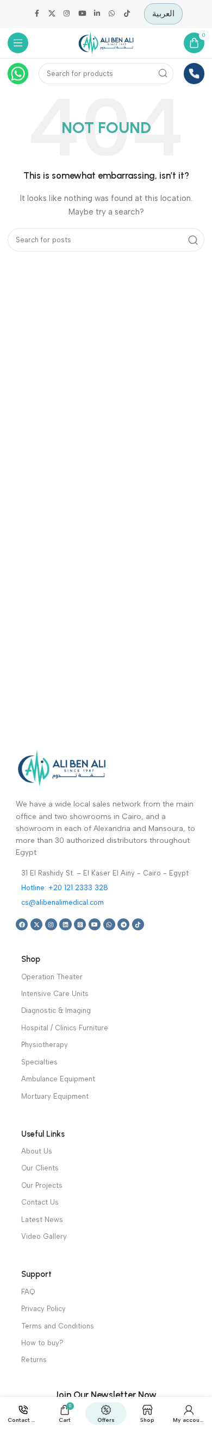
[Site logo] (106, 42)
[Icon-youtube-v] (95, 924)
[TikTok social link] (127, 14)
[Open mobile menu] (18, 43)
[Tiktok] (138, 924)
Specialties (39, 1062)
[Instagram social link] (66, 14)
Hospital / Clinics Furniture (64, 1028)
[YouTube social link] (82, 14)
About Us (36, 1151)
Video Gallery (44, 1236)
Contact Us (40, 1202)
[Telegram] (123, 924)
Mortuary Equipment (55, 1096)
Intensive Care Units (55, 994)
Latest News (42, 1219)
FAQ (28, 1292)
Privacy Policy (43, 1309)
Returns (34, 1360)
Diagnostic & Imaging (56, 1010)
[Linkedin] (65, 924)
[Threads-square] (80, 924)
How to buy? (42, 1343)
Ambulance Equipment (58, 1079)
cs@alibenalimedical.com (62, 902)
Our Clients (40, 1168)
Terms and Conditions (57, 1326)
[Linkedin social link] (96, 14)
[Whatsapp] (109, 924)
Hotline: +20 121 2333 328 (64, 888)
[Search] (163, 73)
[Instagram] (51, 924)
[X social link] (52, 14)
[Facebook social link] (37, 14)
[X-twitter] (36, 924)
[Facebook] (22, 924)
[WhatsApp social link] (112, 14)
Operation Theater (52, 977)
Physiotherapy (44, 1045)
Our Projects (42, 1185)
